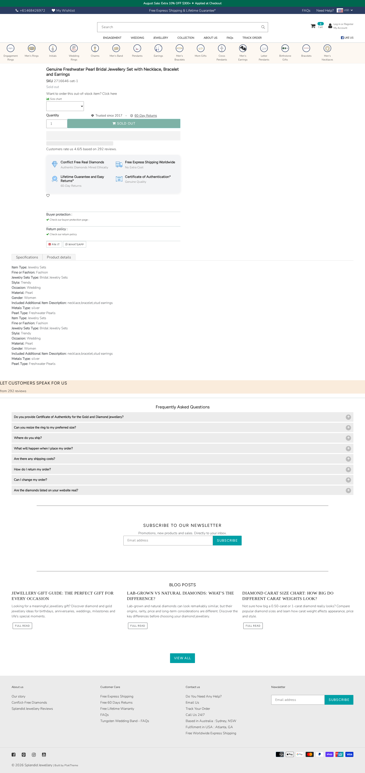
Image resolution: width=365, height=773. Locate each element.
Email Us (192, 702)
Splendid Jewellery (38, 765)
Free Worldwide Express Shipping (211, 733)
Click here (109, 93)
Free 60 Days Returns (116, 702)
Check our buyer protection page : (69, 220)
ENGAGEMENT (112, 38)
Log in (337, 24)
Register (348, 24)
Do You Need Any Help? (204, 696)
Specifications (27, 257)
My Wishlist (65, 10)
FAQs (306, 10)
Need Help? (325, 10)
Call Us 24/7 (195, 715)
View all (182, 658)
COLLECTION (185, 38)
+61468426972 (32, 10)
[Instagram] (34, 754)
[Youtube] (44, 754)
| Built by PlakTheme (65, 765)
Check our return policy (63, 234)
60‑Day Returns (146, 115)
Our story (18, 696)
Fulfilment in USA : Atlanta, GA (209, 727)
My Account (340, 28)
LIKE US (348, 37)
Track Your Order (198, 708)
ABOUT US (210, 38)
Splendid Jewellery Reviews (32, 708)
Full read (22, 625)
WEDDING (137, 38)
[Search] (263, 27)
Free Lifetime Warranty (117, 708)
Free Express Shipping (116, 696)
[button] (113, 135)
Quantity (52, 115)
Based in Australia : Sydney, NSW (211, 721)
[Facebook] (13, 754)
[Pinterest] (24, 754)
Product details (59, 257)
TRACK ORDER (252, 38)
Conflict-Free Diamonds (29, 702)
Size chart (56, 99)
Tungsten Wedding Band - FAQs (124, 721)
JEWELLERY (160, 38)
